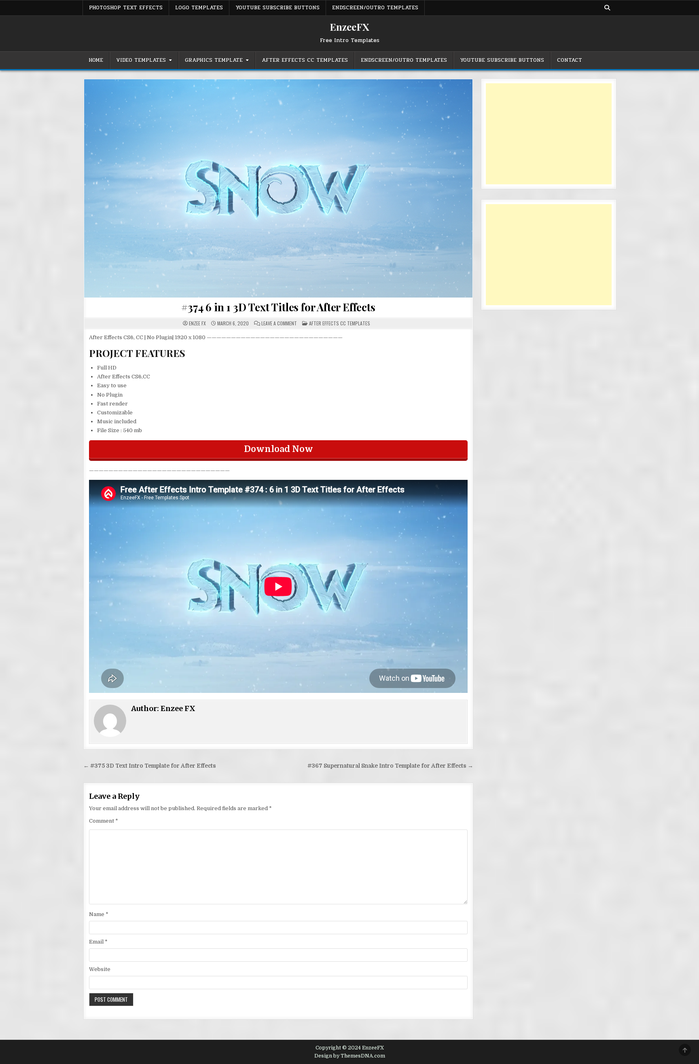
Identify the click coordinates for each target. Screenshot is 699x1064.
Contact (569, 60)
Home (96, 60)
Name (98, 914)
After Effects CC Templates (305, 60)
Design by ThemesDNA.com (349, 1056)
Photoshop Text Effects (126, 8)
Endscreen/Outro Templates (375, 8)
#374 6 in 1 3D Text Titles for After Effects (278, 307)
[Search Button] (607, 8)
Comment (103, 821)
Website (99, 969)
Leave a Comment (279, 323)
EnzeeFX (349, 26)
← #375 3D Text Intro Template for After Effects (149, 766)
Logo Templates (199, 8)
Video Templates (141, 60)
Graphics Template (214, 60)
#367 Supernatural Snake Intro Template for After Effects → (390, 766)
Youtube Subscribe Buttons (277, 8)
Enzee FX (197, 323)
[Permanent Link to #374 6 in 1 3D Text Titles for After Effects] (278, 188)
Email (98, 942)
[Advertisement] (549, 133)
